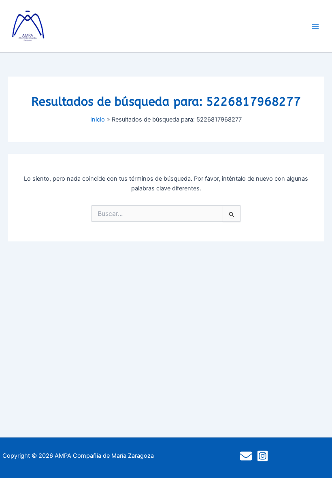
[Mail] (246, 456)
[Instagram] (262, 456)
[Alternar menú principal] (315, 26)
